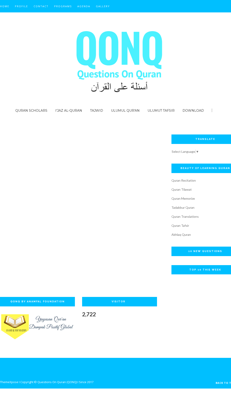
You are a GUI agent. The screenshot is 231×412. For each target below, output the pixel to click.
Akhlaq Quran (181, 234)
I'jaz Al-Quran (68, 111)
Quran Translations (185, 216)
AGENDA (83, 6)
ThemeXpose (9, 382)
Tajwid (96, 111)
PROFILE (21, 6)
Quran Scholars (31, 111)
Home (4, 6)
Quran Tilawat (181, 189)
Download (193, 111)
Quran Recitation (183, 180)
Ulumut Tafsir (161, 111)
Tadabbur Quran (182, 207)
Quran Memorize (183, 198)
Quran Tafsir (180, 225)
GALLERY (103, 6)
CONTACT (41, 6)
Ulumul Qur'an (125, 111)
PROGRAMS (63, 6)
